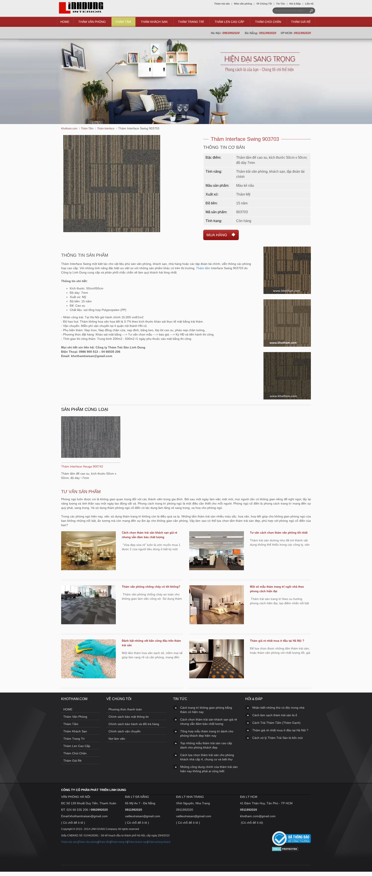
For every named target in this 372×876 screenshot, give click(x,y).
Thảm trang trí (119, 841)
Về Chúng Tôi (264, 3)
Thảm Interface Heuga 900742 (82, 466)
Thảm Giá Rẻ (301, 21)
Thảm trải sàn (222, 3)
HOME (64, 21)
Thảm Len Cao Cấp (229, 21)
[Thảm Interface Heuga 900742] (90, 437)
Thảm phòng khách (159, 841)
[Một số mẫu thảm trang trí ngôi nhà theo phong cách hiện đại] (216, 605)
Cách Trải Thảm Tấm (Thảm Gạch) (276, 722)
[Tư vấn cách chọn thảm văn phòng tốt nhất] (216, 551)
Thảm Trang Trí (191, 21)
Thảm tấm (203, 268)
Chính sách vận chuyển (124, 731)
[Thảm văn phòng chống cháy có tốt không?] (88, 605)
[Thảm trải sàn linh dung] (81, 12)
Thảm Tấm (123, 21)
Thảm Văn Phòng (92, 21)
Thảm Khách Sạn (154, 21)
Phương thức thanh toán (125, 709)
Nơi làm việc (116, 738)
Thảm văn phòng (88, 841)
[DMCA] (285, 850)
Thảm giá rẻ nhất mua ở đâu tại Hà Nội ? (277, 640)
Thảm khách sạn (137, 841)
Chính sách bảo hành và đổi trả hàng (133, 724)
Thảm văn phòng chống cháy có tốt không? (151, 586)
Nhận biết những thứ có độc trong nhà (278, 707)
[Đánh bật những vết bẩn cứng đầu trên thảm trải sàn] (88, 659)
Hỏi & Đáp (295, 3)
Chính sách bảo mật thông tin (128, 716)
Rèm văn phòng (243, 3)
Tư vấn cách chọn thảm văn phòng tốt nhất (278, 532)
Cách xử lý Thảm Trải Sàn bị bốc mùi (277, 737)
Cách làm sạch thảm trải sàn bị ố (274, 715)
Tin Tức (280, 3)
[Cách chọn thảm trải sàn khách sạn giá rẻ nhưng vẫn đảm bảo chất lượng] (88, 551)
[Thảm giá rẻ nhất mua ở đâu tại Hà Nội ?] (216, 659)
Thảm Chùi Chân (268, 21)
